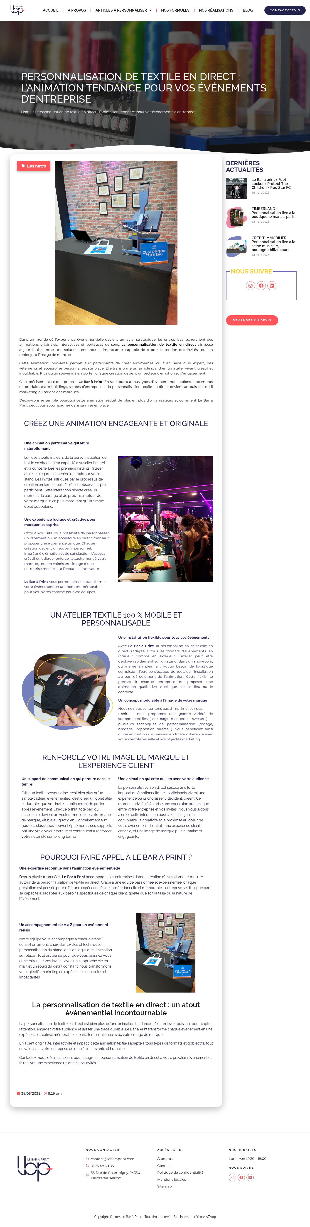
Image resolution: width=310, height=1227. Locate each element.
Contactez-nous (32, 1057)
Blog (248, 10)
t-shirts (124, 714)
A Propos (77, 10)
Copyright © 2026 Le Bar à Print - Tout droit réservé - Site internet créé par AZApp (155, 1217)
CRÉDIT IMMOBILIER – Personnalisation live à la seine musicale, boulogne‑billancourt (273, 244)
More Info (250, 408)
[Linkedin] (271, 285)
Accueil (50, 10)
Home (26, 112)
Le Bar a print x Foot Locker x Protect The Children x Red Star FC (271, 183)
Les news (36, 165)
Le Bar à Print (136, 1029)
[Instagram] (250, 285)
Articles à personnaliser (121, 10)
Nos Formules (175, 10)
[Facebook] (261, 285)
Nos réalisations (216, 10)
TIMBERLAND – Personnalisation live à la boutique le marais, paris (273, 213)
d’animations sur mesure (182, 877)
